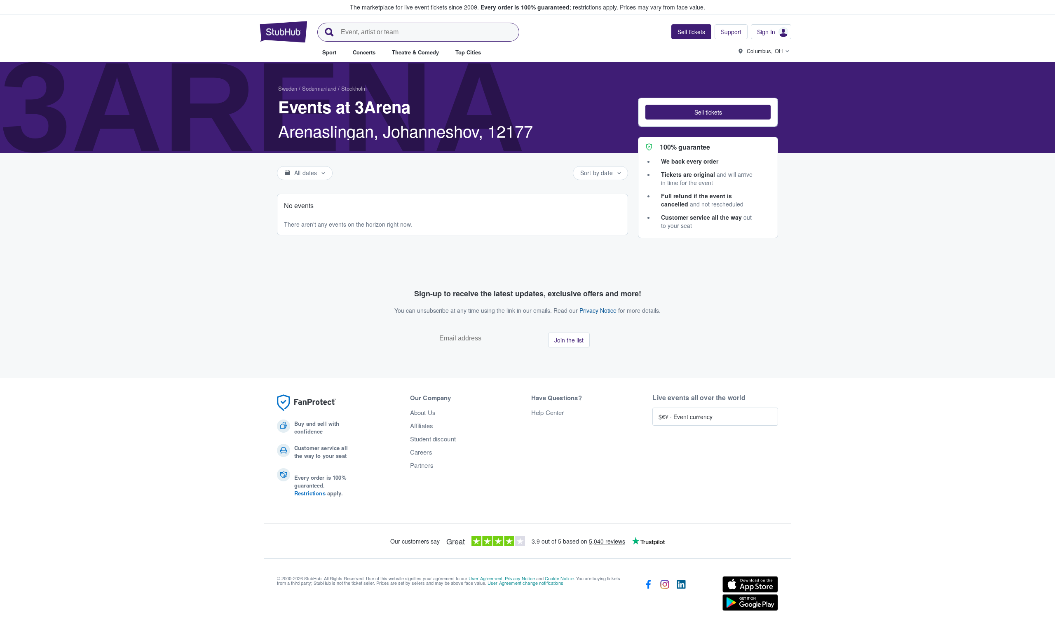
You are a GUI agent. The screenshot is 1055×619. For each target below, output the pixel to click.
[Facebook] (648, 595)
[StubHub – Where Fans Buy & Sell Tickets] (283, 32)
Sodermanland (319, 88)
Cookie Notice (559, 578)
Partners (422, 465)
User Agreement (485, 578)
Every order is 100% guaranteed (549, 7)
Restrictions (310, 493)
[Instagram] (665, 595)
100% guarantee (685, 147)
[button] (708, 112)
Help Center (547, 412)
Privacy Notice (598, 310)
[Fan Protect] (306, 402)
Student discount (433, 439)
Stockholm (354, 88)
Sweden (287, 88)
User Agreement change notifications (525, 582)
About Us (423, 412)
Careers (421, 452)
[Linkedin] (681, 595)
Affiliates (421, 425)
